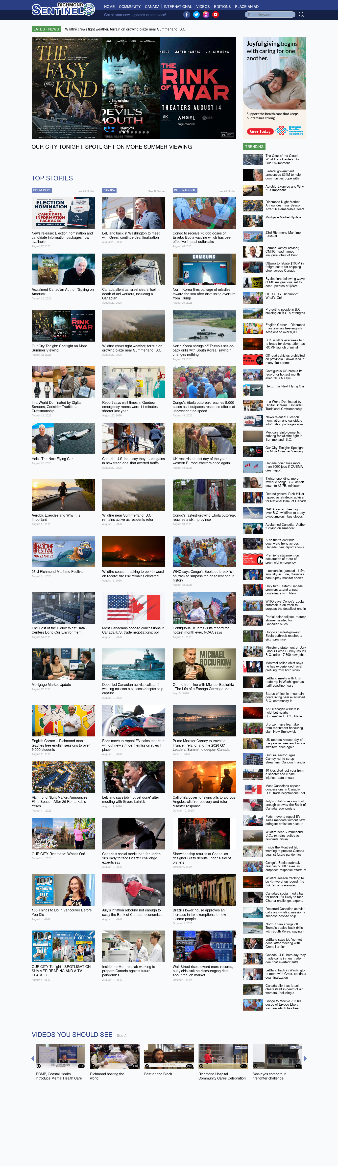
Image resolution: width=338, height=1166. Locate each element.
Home (110, 6)
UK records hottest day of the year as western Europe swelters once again (285, 743)
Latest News (46, 28)
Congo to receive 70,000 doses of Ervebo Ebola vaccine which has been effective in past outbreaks (284, 1006)
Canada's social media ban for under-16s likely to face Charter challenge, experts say (285, 898)
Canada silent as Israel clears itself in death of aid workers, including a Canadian (284, 991)
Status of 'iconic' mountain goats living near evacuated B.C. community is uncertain (285, 699)
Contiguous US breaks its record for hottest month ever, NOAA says (284, 374)
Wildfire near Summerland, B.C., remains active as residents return (285, 835)
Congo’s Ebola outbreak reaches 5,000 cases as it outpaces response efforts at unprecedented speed (286, 868)
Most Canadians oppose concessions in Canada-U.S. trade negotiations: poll (286, 789)
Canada (152, 6)
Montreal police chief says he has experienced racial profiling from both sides (284, 666)
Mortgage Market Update (283, 217)
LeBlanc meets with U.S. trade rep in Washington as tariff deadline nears (285, 682)
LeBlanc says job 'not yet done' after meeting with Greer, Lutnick (284, 943)
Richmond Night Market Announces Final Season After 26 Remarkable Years (285, 205)
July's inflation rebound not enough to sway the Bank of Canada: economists (286, 805)
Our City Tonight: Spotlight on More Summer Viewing (285, 449)
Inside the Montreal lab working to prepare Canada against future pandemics (285, 851)
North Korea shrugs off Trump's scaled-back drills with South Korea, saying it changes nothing (285, 929)
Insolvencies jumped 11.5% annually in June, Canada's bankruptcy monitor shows (285, 574)
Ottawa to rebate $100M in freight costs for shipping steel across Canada (285, 267)
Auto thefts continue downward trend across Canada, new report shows (285, 543)
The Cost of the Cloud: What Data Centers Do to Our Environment (284, 159)
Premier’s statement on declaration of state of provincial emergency (282, 559)
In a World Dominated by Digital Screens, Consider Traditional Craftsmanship (284, 405)
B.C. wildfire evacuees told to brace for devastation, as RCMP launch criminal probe (285, 345)
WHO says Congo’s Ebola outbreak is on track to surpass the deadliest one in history (286, 606)
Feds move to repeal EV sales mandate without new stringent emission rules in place (285, 822)
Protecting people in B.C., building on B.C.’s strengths (285, 311)
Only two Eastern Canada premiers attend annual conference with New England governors (284, 591)
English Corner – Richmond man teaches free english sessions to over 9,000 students (285, 330)
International (178, 6)
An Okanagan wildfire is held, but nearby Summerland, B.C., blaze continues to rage (284, 714)
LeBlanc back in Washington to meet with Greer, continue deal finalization (286, 974)
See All (122, 1035)
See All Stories (86, 191)
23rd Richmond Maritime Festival (283, 234)
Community (130, 6)
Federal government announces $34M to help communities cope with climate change (283, 176)
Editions (222, 6)
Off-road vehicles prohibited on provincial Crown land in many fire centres (285, 359)
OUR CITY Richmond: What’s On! (282, 296)
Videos (203, 6)
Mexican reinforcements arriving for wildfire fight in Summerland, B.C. (284, 436)
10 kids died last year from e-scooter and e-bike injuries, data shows (285, 774)
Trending (254, 146)
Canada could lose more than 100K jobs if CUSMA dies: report (284, 466)
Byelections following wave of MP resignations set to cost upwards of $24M (285, 282)
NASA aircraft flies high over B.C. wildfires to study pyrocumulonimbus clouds (285, 513)
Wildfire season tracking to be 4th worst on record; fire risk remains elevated (285, 881)
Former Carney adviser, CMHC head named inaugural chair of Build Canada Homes (282, 253)
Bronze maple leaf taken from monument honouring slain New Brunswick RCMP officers (284, 729)
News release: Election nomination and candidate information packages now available (284, 422)
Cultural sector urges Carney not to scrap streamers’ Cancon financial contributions (286, 760)
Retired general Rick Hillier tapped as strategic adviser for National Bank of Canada (286, 497)
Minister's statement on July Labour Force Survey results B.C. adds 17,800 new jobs (286, 651)
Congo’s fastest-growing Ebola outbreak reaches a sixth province (284, 635)
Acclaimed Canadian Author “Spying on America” (286, 526)
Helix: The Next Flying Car (285, 386)
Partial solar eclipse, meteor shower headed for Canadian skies (286, 620)
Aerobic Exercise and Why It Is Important (285, 188)
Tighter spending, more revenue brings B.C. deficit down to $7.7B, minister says (285, 484)
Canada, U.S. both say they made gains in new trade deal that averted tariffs (286, 958)
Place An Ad (247, 6)
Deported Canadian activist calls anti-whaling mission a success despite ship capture (285, 914)
